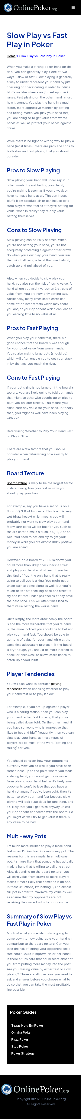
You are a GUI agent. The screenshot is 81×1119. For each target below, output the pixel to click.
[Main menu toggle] (73, 7)
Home (11, 56)
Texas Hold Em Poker (27, 1025)
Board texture (17, 483)
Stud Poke (19, 1046)
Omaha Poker (21, 1032)
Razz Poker (19, 1039)
